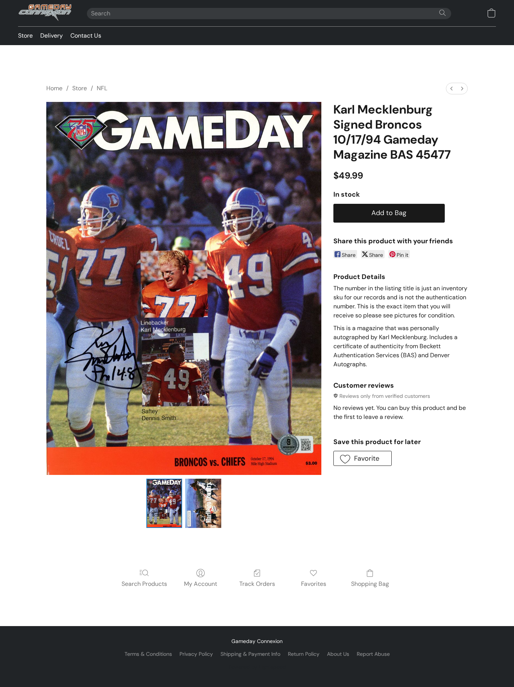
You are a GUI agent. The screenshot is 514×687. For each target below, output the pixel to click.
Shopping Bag (370, 584)
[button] (45, 13)
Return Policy (303, 654)
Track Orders (257, 584)
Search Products (144, 584)
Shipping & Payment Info (250, 654)
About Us (338, 654)
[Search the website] (442, 13)
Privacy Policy (196, 654)
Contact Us (85, 35)
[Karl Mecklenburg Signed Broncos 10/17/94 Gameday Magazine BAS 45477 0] (164, 503)
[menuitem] (451, 88)
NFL (102, 88)
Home (54, 88)
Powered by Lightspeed (257, 666)
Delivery (51, 35)
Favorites (313, 584)
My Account (200, 584)
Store (25, 35)
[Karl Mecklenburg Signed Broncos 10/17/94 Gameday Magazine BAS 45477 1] (203, 503)
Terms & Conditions (148, 654)
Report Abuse (373, 654)
